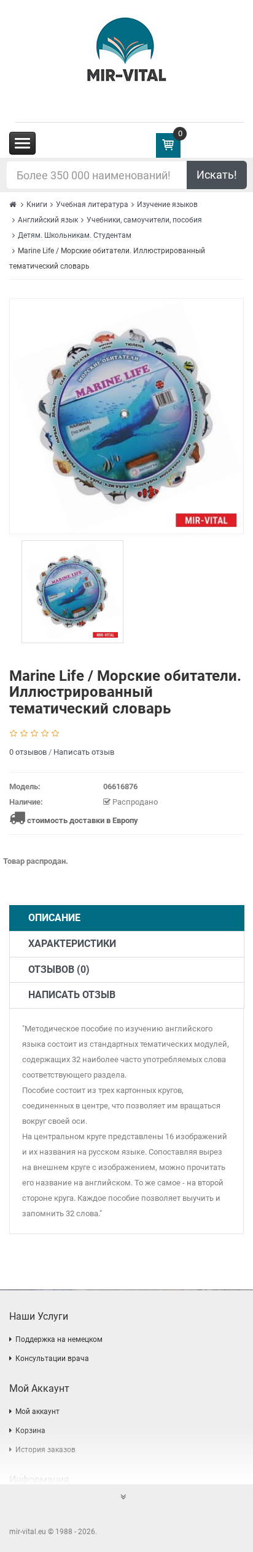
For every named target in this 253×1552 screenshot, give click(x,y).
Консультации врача (52, 1358)
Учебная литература (92, 204)
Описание (54, 918)
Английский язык (48, 220)
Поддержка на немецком (59, 1339)
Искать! (217, 174)
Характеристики (72, 943)
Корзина (30, 1430)
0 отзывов (28, 752)
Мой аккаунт (37, 1411)
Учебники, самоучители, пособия (144, 220)
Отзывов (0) (59, 969)
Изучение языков (167, 204)
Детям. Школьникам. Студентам (74, 235)
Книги (36, 204)
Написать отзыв (83, 752)
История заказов (45, 1449)
